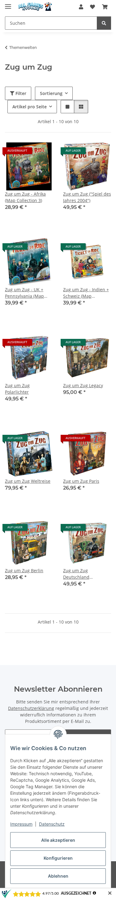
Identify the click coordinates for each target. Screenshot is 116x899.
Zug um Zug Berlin (24, 570)
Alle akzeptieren (58, 840)
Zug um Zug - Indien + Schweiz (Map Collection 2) (86, 293)
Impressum (21, 824)
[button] (81, 7)
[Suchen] (104, 23)
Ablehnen (58, 876)
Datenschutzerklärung (31, 708)
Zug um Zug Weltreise (27, 481)
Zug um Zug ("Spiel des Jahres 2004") (87, 197)
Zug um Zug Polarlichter (17, 389)
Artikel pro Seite (29, 107)
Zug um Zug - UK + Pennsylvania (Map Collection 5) (24, 293)
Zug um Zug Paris (81, 481)
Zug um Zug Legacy (83, 385)
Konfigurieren (58, 858)
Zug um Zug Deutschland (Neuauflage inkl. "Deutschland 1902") (84, 574)
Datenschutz (52, 824)
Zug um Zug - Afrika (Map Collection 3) (25, 197)
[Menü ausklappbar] (8, 4)
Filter (20, 93)
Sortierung (51, 93)
